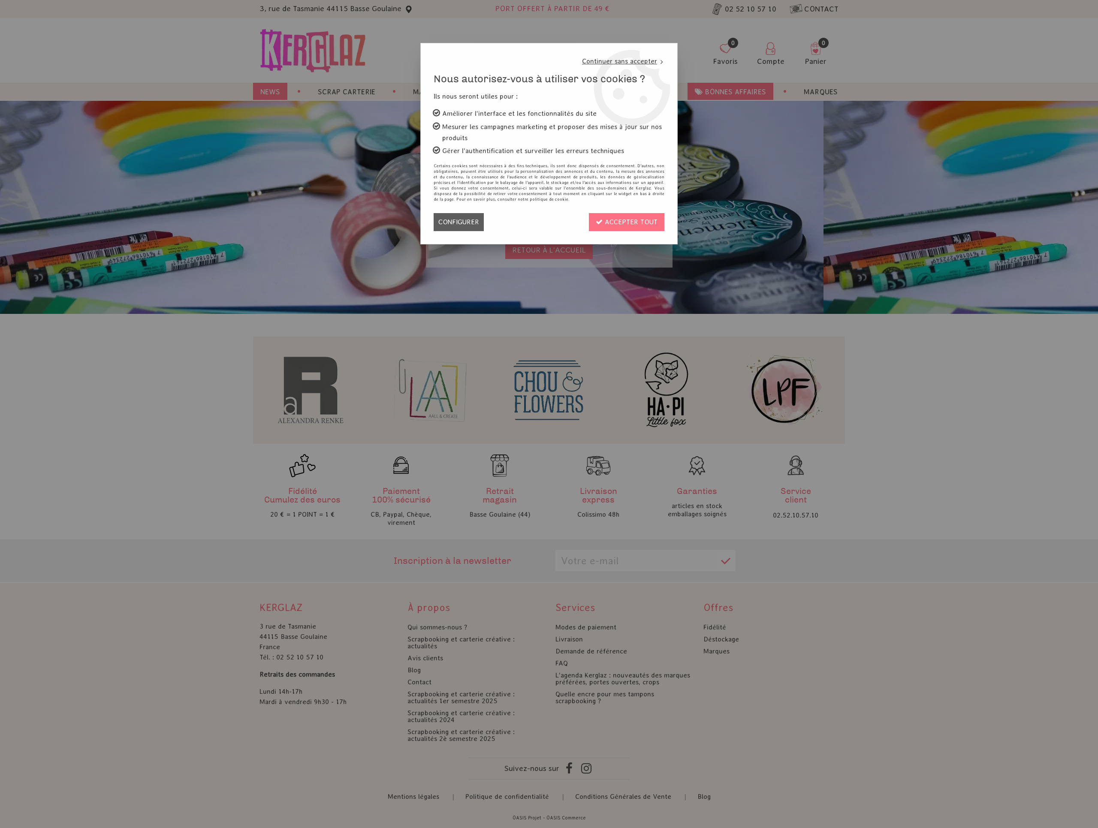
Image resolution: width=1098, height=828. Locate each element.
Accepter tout (630, 222)
